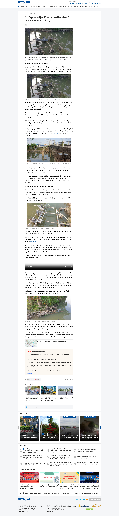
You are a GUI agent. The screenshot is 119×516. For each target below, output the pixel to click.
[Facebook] (65, 379)
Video (90, 6)
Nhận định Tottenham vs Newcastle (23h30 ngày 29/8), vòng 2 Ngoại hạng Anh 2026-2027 (61, 464)
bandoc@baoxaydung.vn (55, 508)
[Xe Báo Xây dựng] (96, 505)
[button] (100, 427)
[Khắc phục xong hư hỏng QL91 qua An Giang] (65, 390)
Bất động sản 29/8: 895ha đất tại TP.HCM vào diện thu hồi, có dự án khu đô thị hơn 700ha (33, 450)
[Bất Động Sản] (83, 506)
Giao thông (34, 6)
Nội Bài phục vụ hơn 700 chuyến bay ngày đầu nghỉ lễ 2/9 (46, 370)
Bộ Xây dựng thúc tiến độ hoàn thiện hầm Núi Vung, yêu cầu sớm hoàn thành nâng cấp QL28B (50, 355)
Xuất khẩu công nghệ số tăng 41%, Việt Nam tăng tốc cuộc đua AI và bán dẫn (33, 457)
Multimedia (95, 6)
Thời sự (22, 6)
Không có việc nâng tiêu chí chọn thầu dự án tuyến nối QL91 (53, 341)
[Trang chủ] (18, 6)
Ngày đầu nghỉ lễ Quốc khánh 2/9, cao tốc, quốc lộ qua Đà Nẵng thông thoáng (60, 450)
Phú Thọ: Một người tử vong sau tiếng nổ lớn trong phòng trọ (86, 450)
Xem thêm (29, 373)
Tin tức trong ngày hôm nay (38, 351)
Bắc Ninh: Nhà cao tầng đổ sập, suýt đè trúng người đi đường (90, 437)
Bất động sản (79, 3)
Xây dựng (27, 6)
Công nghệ (75, 6)
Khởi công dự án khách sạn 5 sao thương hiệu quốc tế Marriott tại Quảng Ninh (28, 486)
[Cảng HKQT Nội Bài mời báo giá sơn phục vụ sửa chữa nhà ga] (49, 477)
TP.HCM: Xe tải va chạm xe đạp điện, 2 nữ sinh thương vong (29, 437)
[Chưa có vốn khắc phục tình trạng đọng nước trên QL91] (32, 390)
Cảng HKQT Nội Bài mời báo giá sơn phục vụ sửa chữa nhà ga (49, 485)
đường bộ (33, 242)
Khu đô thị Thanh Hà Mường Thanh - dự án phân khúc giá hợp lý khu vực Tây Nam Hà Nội (51, 493)
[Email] (70, 379)
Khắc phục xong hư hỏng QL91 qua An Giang (65, 397)
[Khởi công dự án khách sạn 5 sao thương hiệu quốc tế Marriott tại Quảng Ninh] (29, 477)
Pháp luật (45, 6)
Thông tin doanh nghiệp (27, 469)
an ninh (55, 133)
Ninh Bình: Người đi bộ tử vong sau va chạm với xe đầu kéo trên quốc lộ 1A (51, 362)
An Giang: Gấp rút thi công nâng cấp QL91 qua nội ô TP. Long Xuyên (48, 398)
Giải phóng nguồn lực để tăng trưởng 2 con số (43, 359)
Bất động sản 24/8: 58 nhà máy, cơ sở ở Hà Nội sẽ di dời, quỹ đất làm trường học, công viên (49, 436)
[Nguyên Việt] (26, 25)
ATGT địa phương (30, 13)
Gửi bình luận (68, 407)
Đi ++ (86, 6)
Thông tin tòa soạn (95, 499)
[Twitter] (67, 379)
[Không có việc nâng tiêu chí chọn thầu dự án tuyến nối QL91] (31, 343)
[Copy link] (72, 379)
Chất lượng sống (53, 6)
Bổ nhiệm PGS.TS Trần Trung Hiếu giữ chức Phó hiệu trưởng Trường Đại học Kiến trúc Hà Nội (60, 457)
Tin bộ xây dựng (97, 3)
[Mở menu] (100, 6)
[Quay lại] (25, 379)
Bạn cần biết (24, 493)
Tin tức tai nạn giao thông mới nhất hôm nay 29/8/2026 (87, 457)
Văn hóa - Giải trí (62, 6)
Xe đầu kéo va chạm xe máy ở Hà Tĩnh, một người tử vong (69, 437)
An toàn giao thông (88, 3)
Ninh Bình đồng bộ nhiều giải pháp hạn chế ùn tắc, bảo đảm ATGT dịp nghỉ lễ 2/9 (51, 366)
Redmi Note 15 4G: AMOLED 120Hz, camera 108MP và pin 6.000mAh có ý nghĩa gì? (94, 493)
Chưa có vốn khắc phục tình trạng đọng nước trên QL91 (31, 398)
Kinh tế (40, 6)
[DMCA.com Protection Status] (89, 509)
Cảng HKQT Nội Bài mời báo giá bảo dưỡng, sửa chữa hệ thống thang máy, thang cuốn (69, 486)
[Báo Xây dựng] (24, 2)
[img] (49, 86)
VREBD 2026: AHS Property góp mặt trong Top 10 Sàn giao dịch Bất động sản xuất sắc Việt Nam (89, 486)
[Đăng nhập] (90, 2)
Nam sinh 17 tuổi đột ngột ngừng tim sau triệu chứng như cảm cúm (34, 464)
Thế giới (82, 6)
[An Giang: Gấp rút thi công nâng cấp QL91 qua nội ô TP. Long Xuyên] (48, 390)
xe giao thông (72, 3)
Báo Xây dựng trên (30, 379)
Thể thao (69, 6)
